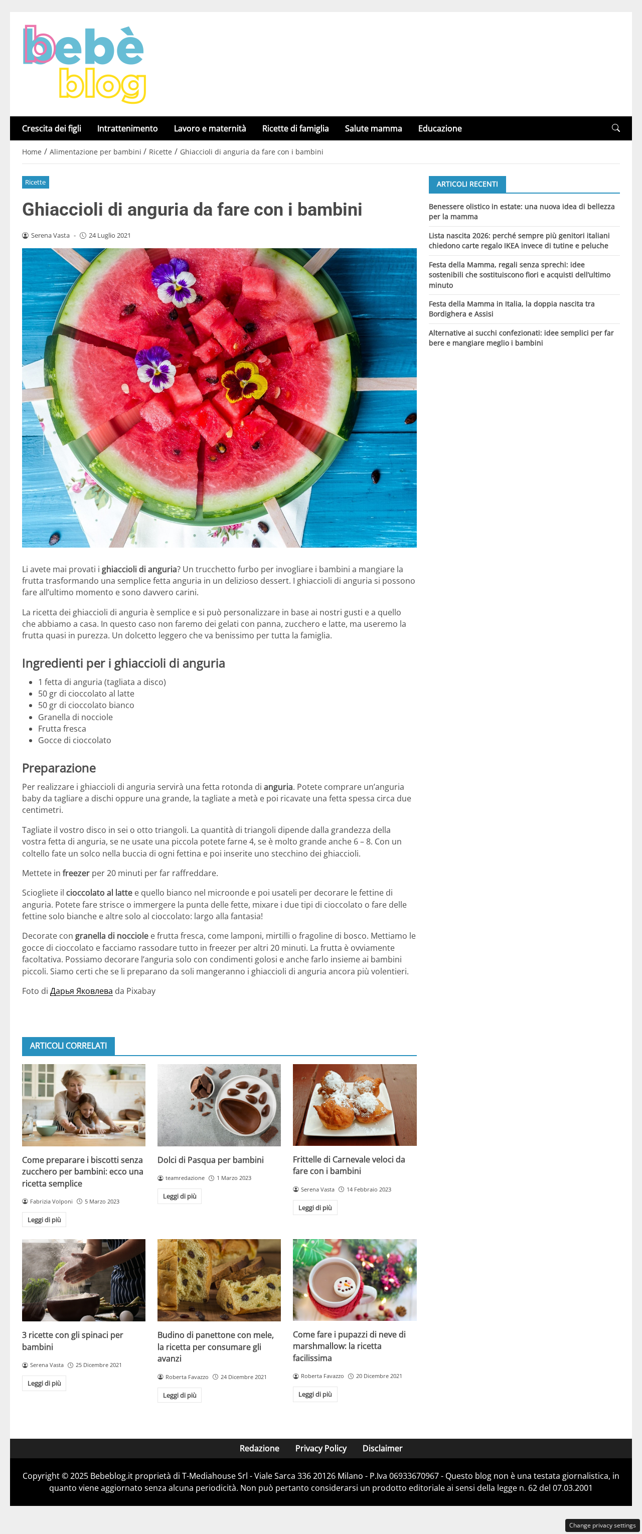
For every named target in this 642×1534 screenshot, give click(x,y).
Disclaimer (383, 1448)
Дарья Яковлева (81, 990)
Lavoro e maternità (210, 128)
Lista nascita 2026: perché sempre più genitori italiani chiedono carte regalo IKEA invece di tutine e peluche (519, 240)
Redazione (259, 1448)
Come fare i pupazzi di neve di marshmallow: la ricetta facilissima (349, 1346)
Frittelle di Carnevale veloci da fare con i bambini (349, 1165)
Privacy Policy (321, 1448)
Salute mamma (373, 128)
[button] (616, 128)
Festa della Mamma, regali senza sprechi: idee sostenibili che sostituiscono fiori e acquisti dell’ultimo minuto (519, 274)
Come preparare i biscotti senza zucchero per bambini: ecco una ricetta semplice (82, 1171)
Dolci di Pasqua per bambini (210, 1159)
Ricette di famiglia (295, 128)
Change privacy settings (602, 1525)
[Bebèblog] (84, 63)
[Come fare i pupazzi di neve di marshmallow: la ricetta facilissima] (354, 1280)
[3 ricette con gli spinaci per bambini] (83, 1280)
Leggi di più (44, 1219)
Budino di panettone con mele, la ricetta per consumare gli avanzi (215, 1346)
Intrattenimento (127, 128)
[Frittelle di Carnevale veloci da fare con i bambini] (354, 1105)
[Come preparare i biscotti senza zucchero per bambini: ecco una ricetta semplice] (83, 1105)
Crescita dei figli (51, 128)
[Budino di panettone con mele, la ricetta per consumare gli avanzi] (219, 1280)
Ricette (35, 182)
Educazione (440, 128)
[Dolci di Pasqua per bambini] (219, 1105)
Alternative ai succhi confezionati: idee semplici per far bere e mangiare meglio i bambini (521, 338)
